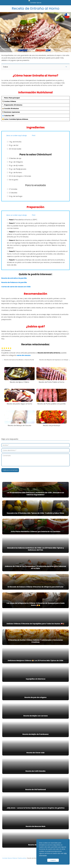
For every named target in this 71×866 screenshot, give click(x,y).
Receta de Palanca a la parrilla (14, 282)
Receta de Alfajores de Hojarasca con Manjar (53, 360)
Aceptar (53, 860)
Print (33, 135)
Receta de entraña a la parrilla (14, 278)
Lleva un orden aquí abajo (16, 135)
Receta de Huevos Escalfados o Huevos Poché (19, 360)
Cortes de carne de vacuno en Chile (16, 287)
